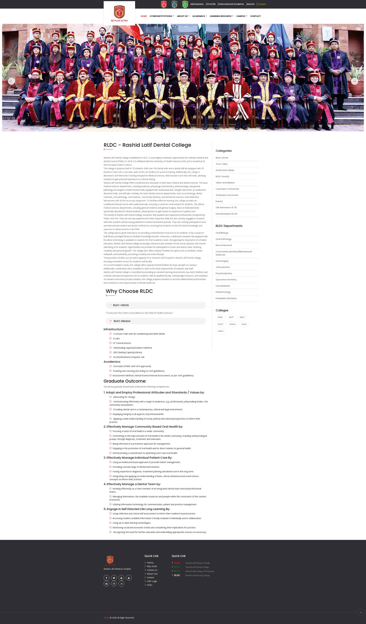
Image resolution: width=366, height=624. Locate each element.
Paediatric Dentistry (226, 298)
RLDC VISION (121, 305)
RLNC (244, 324)
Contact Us (152, 570)
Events (219, 201)
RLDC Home (222, 157)
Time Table (222, 163)
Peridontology (223, 291)
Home (144, 16)
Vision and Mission (225, 182)
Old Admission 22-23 (226, 213)
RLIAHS (233, 324)
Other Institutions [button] (161, 16)
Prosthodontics (224, 273)
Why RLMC (152, 566)
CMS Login (152, 581)
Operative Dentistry (226, 279)
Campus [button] (241, 16)
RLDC (242, 317)
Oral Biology (222, 232)
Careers (150, 577)
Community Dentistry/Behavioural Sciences (234, 253)
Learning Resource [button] (221, 16)
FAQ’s (149, 585)
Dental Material (224, 245)
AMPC (220, 331)
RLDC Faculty (222, 176)
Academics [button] (198, 16)
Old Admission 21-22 (226, 207)
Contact (255, 16)
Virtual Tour (152, 573)
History (150, 562)
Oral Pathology (223, 239)
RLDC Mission (122, 321)
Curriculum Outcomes (227, 188)
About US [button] (182, 16)
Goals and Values (225, 170)
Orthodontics (223, 267)
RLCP (231, 317)
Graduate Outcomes (227, 195)
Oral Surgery (222, 260)
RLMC (220, 317)
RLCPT (220, 324)
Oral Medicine (223, 285)
